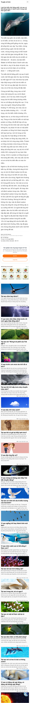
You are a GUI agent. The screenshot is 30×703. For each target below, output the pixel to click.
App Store (15, 255)
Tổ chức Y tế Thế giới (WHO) (7, 239)
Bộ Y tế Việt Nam (4, 237)
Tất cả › (27, 266)
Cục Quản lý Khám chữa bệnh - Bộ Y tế (9, 241)
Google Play (15, 259)
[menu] (27, 2)
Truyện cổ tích (5, 2)
